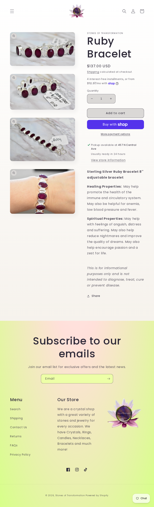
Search (15, 409)
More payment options (115, 134)
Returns (15, 436)
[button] (12, 11)
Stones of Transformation (70, 495)
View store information (108, 160)
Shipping (93, 72)
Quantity (92, 91)
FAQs (13, 445)
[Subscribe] (108, 378)
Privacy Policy (20, 455)
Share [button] (96, 296)
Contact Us (18, 427)
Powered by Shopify (97, 495)
